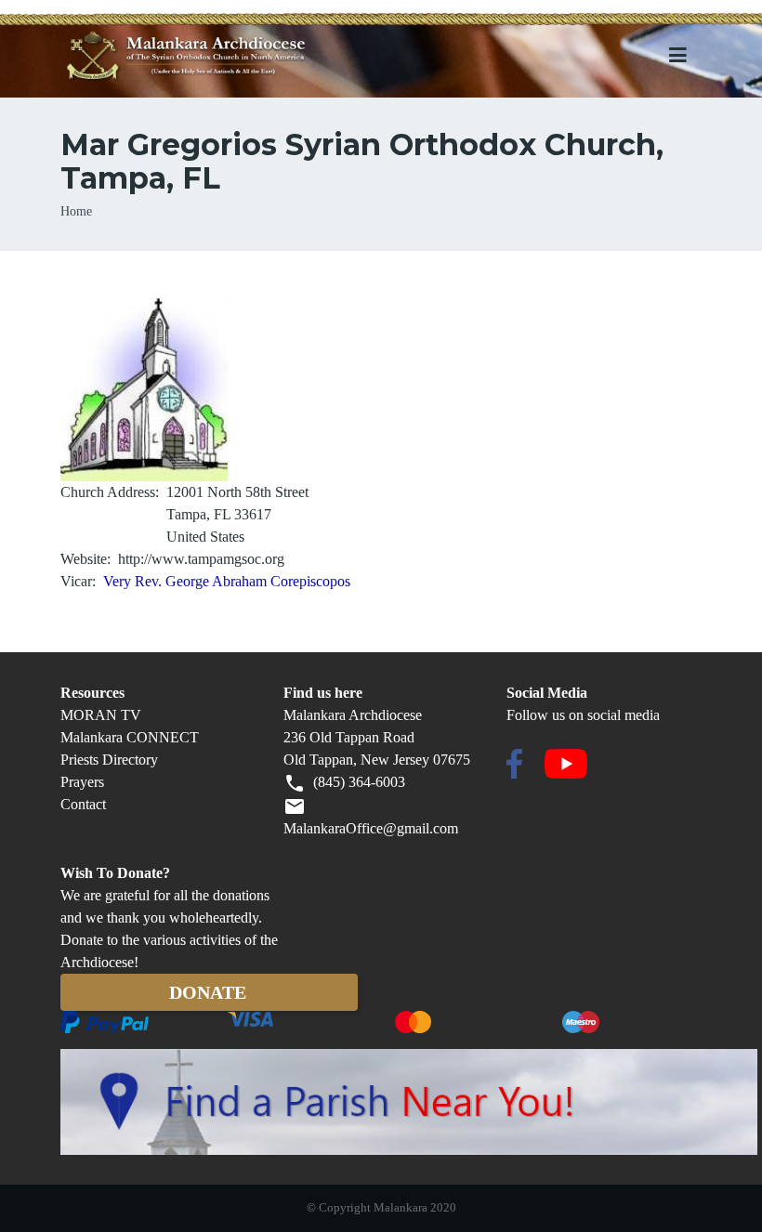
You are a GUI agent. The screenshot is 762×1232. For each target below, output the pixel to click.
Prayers (82, 782)
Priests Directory (109, 759)
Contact (83, 804)
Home (76, 211)
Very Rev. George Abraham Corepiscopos (226, 581)
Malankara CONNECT (129, 737)
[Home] (217, 56)
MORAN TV (100, 715)
